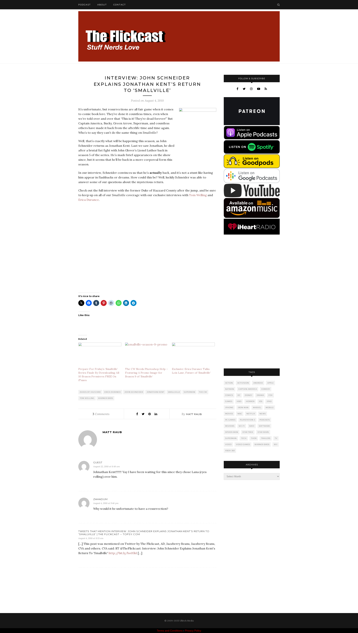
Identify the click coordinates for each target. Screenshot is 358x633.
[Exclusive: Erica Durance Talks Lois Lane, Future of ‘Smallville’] (193, 355)
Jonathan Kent (155, 392)
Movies (229, 414)
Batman (229, 389)
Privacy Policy (193, 630)
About (102, 4)
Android (258, 383)
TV (276, 438)
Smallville (174, 392)
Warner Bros (105, 398)
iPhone (229, 407)
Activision (243, 383)
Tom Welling (198, 195)
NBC (240, 414)
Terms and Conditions (170, 630)
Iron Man (243, 407)
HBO (239, 401)
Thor (254, 438)
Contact (119, 4)
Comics (229, 395)
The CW (203, 392)
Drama (260, 395)
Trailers (265, 438)
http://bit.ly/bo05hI (123, 553)
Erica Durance (88, 200)
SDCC (252, 426)
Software (264, 426)
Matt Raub (194, 414)
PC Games (230, 420)
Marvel (257, 407)
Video (228, 444)
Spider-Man (231, 432)
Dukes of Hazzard (90, 392)
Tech (243, 438)
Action (229, 383)
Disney (248, 395)
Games (228, 401)
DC (239, 395)
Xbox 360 (230, 451)
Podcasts (265, 420)
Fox (270, 395)
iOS (260, 401)
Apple (270, 383)
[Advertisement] (252, 302)
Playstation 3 (247, 420)
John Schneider (134, 392)
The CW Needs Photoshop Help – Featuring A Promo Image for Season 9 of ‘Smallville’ (146, 372)
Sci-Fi (242, 426)
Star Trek (248, 432)
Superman (189, 392)
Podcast (84, 4)
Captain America (247, 389)
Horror (250, 401)
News (263, 414)
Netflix (250, 414)
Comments (101, 414)
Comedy (265, 389)
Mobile (270, 407)
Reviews (229, 426)
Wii (275, 444)
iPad (269, 401)
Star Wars (263, 432)
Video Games (243, 444)
